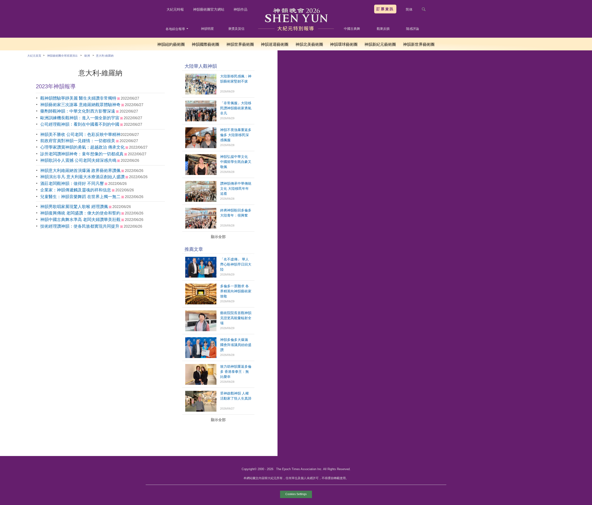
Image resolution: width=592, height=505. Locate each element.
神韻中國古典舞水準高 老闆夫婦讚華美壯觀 (80, 219)
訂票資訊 (385, 9)
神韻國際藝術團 (205, 44)
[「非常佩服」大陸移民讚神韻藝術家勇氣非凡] (200, 120)
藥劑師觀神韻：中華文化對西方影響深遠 (77, 111)
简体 (409, 9)
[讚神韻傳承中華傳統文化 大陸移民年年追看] (200, 200)
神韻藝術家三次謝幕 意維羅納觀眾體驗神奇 (80, 104)
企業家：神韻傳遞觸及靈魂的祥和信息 (75, 190)
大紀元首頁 (34, 55)
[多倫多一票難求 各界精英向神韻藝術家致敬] (200, 303)
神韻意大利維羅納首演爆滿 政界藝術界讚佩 (80, 170)
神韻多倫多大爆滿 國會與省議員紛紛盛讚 (235, 345)
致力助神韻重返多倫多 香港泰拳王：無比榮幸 (235, 371)
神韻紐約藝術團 (171, 44)
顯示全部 (218, 237)
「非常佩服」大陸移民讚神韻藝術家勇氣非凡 (235, 108)
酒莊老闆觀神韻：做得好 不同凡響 (72, 183)
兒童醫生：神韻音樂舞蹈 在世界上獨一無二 (80, 196)
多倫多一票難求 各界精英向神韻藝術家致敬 (235, 291)
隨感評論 (412, 29)
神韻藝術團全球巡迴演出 (62, 55)
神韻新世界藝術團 (419, 44)
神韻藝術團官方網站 (208, 9)
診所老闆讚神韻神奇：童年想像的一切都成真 (81, 154)
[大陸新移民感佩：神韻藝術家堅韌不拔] (200, 93)
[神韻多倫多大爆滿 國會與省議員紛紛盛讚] (200, 357)
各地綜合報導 (176, 29)
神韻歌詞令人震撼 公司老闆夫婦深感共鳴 (78, 160)
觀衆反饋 (383, 29)
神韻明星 (207, 29)
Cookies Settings (296, 494)
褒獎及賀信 (236, 29)
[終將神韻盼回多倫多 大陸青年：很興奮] (200, 227)
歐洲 (87, 55)
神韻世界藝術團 (240, 44)
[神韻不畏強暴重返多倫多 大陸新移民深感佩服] (200, 147)
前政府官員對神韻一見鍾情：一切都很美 (77, 140)
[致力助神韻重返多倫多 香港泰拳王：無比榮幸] (200, 384)
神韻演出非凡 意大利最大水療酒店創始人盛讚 (82, 176)
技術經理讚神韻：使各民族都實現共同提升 (79, 226)
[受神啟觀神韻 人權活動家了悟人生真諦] (200, 410)
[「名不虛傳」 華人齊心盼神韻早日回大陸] (200, 276)
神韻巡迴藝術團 (274, 44)
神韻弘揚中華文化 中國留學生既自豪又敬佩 (235, 162)
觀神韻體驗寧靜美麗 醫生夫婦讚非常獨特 (78, 98)
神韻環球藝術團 (344, 44)
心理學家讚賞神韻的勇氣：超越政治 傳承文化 (82, 147)
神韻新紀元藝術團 (380, 44)
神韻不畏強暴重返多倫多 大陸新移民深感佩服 (235, 135)
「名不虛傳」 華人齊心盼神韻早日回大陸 (235, 264)
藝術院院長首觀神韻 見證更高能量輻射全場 (235, 318)
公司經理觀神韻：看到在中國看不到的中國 (79, 124)
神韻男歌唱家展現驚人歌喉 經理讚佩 (74, 206)
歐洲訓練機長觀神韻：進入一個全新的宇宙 (79, 118)
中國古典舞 (352, 29)
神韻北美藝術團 (309, 44)
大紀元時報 (175, 9)
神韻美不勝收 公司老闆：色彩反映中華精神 (80, 134)
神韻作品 (240, 9)
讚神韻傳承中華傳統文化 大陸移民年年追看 (235, 188)
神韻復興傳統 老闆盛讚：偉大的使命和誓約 (80, 213)
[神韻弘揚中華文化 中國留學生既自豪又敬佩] (200, 174)
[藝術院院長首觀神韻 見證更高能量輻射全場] (200, 330)
